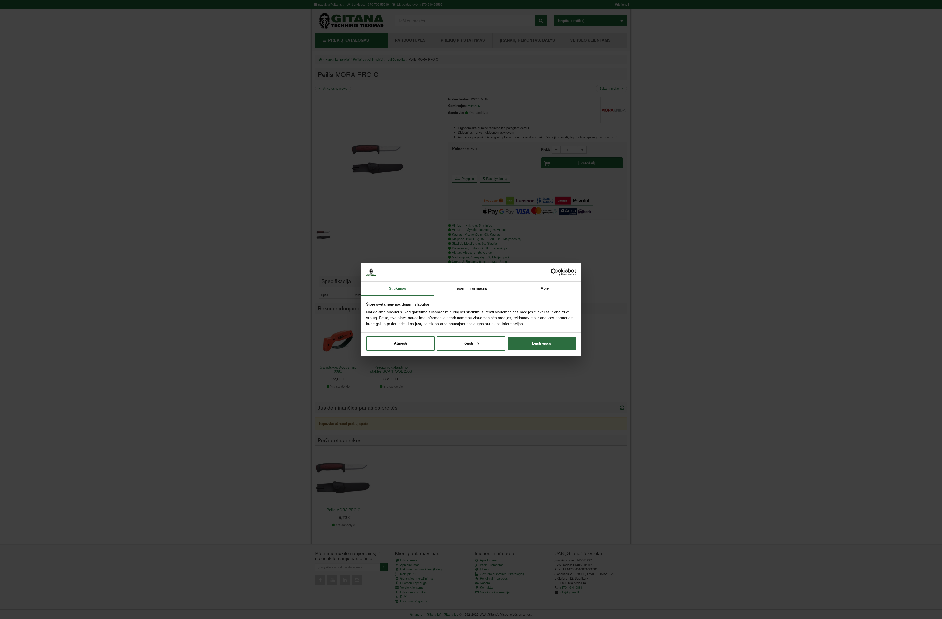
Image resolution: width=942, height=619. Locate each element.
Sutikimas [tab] (397, 288)
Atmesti (400, 343)
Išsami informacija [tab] (471, 288)
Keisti (468, 343)
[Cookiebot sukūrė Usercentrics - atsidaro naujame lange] (554, 272)
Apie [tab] (545, 288)
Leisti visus (541, 343)
